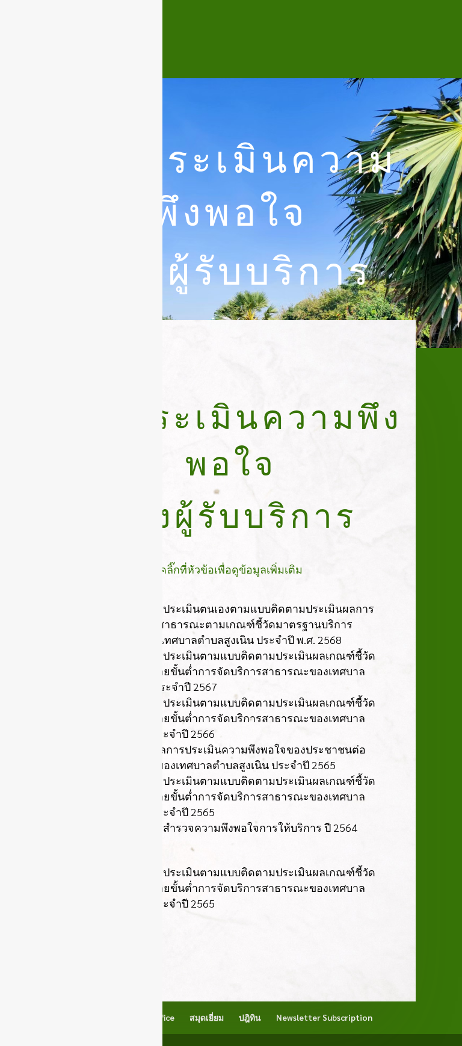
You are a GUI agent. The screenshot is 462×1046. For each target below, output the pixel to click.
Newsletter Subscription (324, 1017)
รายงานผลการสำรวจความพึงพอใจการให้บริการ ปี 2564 (225, 827)
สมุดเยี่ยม (206, 1017)
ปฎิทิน (250, 1017)
